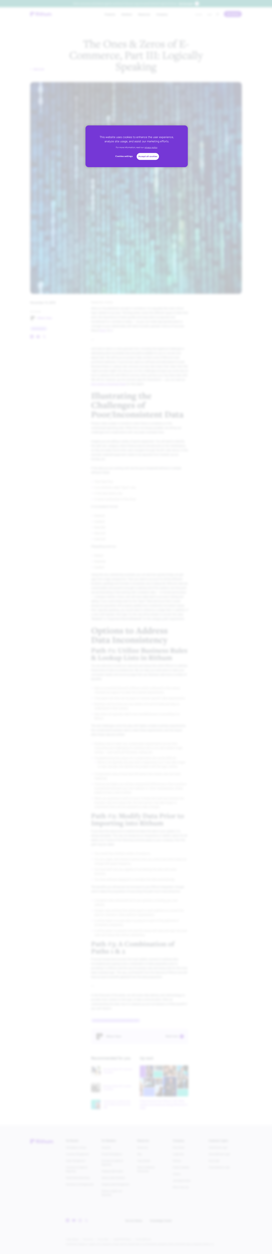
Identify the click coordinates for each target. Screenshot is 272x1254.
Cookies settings (124, 156)
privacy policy (150, 147)
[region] (136, 146)
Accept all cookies (147, 156)
